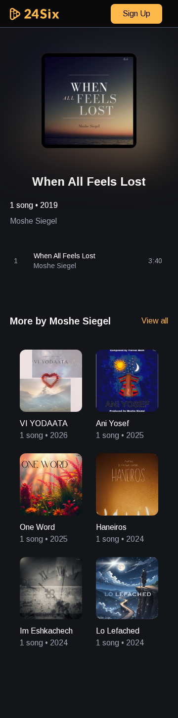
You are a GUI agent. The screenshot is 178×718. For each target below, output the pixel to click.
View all (154, 321)
